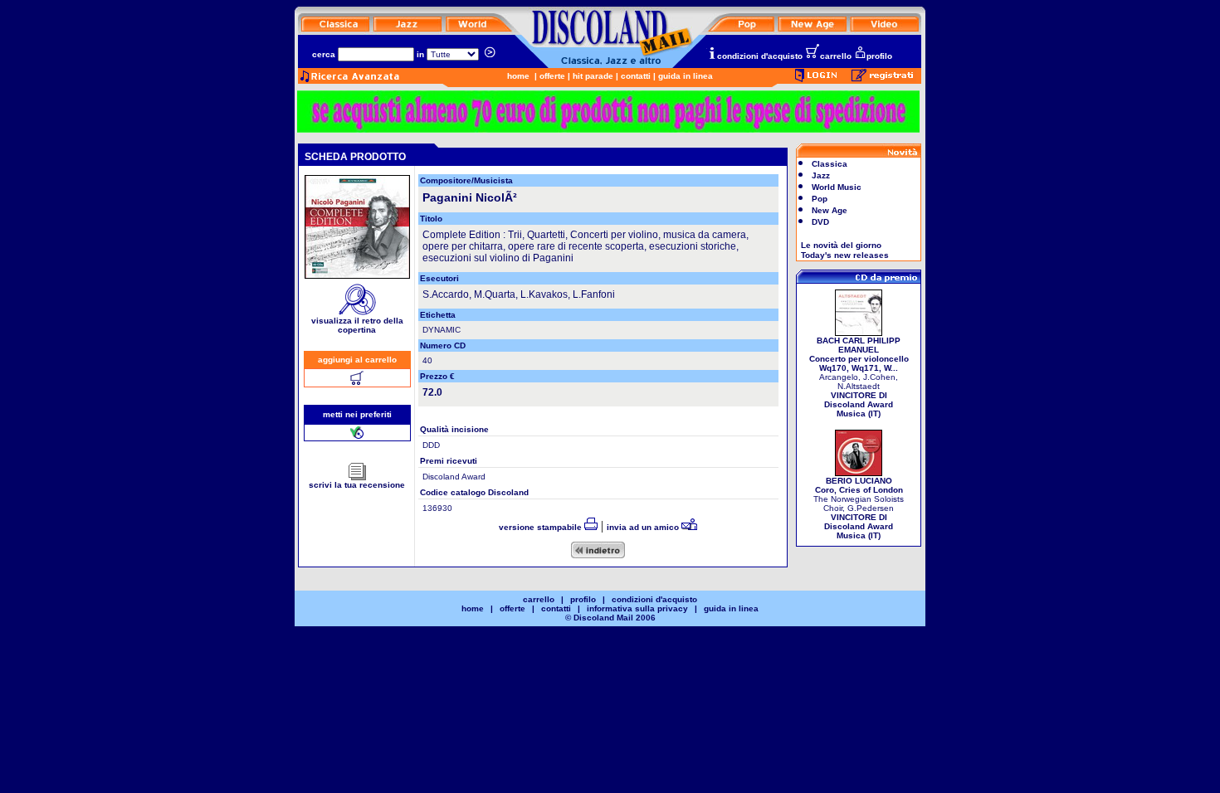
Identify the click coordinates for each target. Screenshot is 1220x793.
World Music (836, 187)
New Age (829, 210)
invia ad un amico (644, 527)
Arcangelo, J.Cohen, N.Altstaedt (859, 377)
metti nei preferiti (357, 414)
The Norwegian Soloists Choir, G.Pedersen (858, 508)
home (518, 75)
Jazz (821, 175)
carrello (836, 56)
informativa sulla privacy (637, 608)
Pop (819, 198)
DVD (820, 221)
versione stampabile (541, 527)
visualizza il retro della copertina (357, 325)
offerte (552, 75)
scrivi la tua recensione (357, 484)
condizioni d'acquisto (760, 56)
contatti (636, 75)
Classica (829, 163)
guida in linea (685, 75)
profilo (879, 56)
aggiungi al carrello (357, 359)
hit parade (593, 75)
